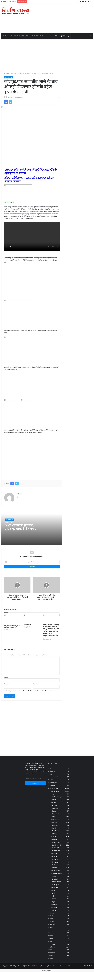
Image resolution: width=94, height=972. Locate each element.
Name (6, 677)
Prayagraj (55, 862)
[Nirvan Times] (15, 11)
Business (52, 771)
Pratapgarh (55, 859)
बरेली (53, 893)
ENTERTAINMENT (37, 36)
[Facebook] (6, 102)
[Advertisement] (63, 18)
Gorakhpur (55, 831)
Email (6, 684)
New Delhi (52, 924)
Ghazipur (55, 825)
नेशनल (51, 938)
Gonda (54, 828)
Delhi (50, 774)
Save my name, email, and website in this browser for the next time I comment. (29, 691)
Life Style (52, 785)
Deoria (54, 822)
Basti (53, 817)
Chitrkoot (55, 819)
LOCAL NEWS (53, 788)
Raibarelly (55, 865)
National (51, 921)
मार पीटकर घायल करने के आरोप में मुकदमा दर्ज (12, 626)
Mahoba (54, 853)
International (53, 782)
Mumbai (51, 916)
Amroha (54, 802)
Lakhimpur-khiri (57, 845)
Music (51, 918)
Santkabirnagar (57, 873)
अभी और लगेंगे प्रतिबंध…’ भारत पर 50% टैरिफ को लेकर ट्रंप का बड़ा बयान (20, 529)
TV (50, 930)
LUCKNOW (55, 848)
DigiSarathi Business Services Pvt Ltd (59, 966)
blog (50, 768)
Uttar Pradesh (55, 791)
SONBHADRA (56, 882)
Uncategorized (14, 73)
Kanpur (54, 839)
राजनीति (51, 955)
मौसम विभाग (52, 952)
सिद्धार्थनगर (55, 907)
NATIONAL (10, 36)
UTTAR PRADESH (26, 36)
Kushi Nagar (56, 842)
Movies (51, 913)
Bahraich (55, 811)
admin (9, 97)
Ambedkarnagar (57, 797)
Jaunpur (55, 836)
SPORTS (52, 927)
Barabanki (55, 814)
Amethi (54, 800)
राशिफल (51, 958)
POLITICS (17, 36)
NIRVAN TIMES (31, 966)
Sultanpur (55, 885)
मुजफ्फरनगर (55, 904)
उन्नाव (53, 890)
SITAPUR (55, 879)
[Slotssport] (32, 618)
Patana (53, 944)
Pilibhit (54, 856)
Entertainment (53, 777)
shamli (54, 876)
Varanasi (55, 887)
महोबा (50, 950)
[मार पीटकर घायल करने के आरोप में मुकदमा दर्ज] (12, 619)
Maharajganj (56, 851)
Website (35, 684)
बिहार (50, 941)
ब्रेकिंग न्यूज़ (52, 947)
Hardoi (54, 834)
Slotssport (27, 625)
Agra (53, 794)
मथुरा (53, 902)
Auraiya (54, 805)
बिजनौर (54, 899)
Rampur (54, 868)
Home (4, 36)
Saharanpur (56, 870)
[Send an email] (11, 97)
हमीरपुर (54, 910)
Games (51, 780)
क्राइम (51, 935)
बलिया (53, 896)
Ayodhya (55, 808)
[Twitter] (10, 102)
